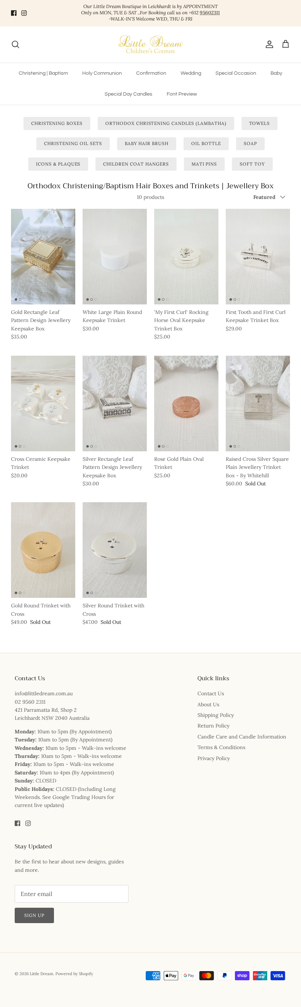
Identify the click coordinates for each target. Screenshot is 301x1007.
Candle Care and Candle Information (241, 736)
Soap (250, 143)
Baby (276, 73)
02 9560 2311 (30, 702)
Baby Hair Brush (146, 143)
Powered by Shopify (74, 973)
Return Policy (213, 725)
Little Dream (41, 973)
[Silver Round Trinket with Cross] (115, 550)
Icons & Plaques (58, 164)
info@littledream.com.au (44, 693)
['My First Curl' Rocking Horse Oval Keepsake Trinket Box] (186, 256)
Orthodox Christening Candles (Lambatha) (165, 123)
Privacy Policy (213, 758)
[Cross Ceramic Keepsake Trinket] (43, 403)
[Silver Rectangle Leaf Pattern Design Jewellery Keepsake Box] (115, 403)
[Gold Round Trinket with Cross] (43, 550)
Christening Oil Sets (73, 143)
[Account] (268, 44)
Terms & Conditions (221, 747)
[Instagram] (24, 13)
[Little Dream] (151, 45)
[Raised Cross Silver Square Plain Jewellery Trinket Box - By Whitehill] (258, 403)
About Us (208, 704)
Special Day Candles (128, 94)
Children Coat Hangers (135, 164)
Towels (259, 123)
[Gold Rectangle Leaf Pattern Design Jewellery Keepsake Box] (43, 256)
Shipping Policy (215, 715)
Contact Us (210, 693)
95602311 (210, 13)
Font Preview (182, 94)
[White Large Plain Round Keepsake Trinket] (115, 256)
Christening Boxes (57, 123)
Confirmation (151, 73)
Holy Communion (102, 73)
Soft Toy (252, 164)
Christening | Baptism (43, 73)
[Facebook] (14, 13)
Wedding (191, 73)
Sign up (34, 915)
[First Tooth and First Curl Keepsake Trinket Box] (258, 256)
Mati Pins (204, 164)
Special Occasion (235, 73)
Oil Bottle (206, 143)
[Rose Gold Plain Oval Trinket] (186, 403)
